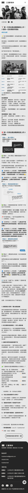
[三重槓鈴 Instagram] (11, 485)
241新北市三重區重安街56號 (15, 470)
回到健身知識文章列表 (12, 436)
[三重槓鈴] (8, 2)
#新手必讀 (4, 32)
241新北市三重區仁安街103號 (15, 473)
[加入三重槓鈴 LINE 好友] (24, 482)
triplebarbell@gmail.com (9, 456)
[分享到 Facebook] (12, 22)
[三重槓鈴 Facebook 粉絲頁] (3, 485)
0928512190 (5, 459)
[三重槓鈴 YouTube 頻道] (7, 485)
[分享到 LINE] (9, 22)
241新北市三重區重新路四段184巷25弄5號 (16, 477)
